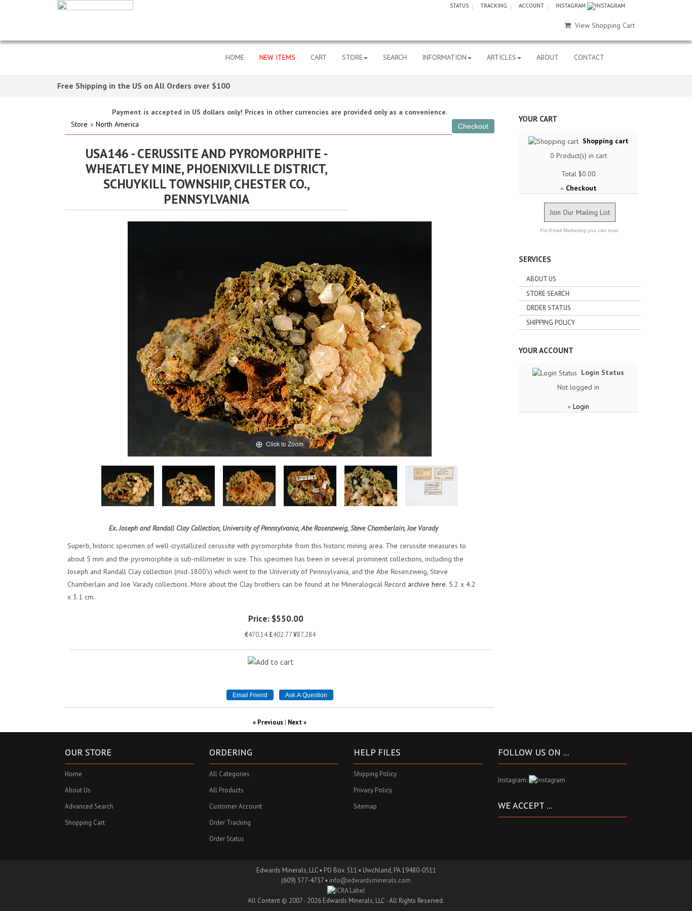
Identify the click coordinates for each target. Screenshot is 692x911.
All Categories (229, 774)
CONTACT (589, 57)
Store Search (547, 293)
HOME (234, 57)
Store (79, 124)
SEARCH (395, 57)
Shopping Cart (85, 822)
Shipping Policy (550, 322)
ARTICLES (501, 57)
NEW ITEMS (277, 57)
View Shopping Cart (605, 25)
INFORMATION (444, 57)
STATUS (459, 5)
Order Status (548, 307)
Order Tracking (230, 822)
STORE (352, 57)
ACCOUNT (531, 5)
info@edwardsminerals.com (370, 880)
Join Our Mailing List (580, 212)
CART (319, 57)
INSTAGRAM (571, 5)
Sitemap (365, 806)
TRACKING (493, 5)
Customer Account (235, 806)
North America (117, 124)
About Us (541, 279)
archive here (427, 584)
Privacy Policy (373, 790)
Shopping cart (606, 140)
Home (73, 774)
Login (581, 406)
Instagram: (513, 780)
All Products (226, 790)
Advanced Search (89, 806)
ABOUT (547, 57)
